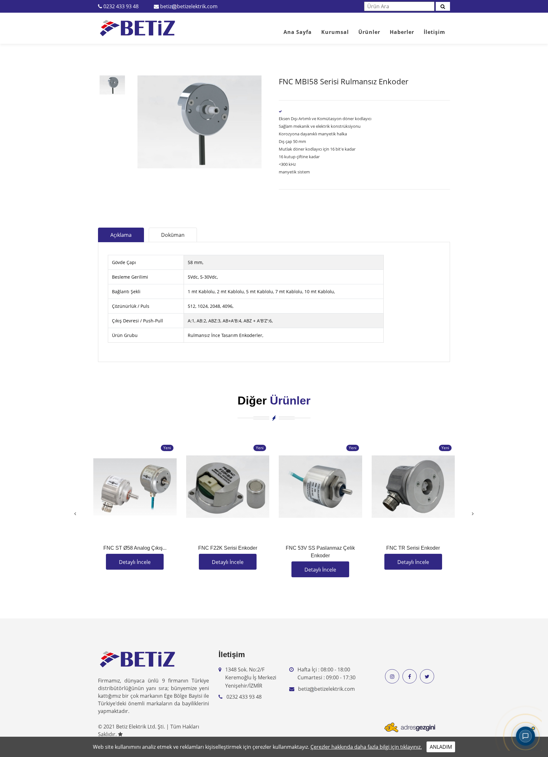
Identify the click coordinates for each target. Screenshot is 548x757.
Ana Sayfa (298, 32)
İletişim (434, 32)
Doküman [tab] (173, 234)
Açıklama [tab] (121, 234)
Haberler (402, 32)
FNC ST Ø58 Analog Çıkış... (134, 548)
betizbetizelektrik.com (189, 6)
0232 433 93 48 (121, 6)
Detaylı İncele (135, 562)
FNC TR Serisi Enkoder (413, 548)
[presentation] (75, 513)
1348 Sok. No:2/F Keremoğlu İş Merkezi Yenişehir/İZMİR (250, 677)
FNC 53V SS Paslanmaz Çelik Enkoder (320, 551)
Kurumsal (335, 32)
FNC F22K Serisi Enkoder (227, 548)
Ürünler (369, 32)
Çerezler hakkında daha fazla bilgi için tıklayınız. (366, 746)
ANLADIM (441, 746)
